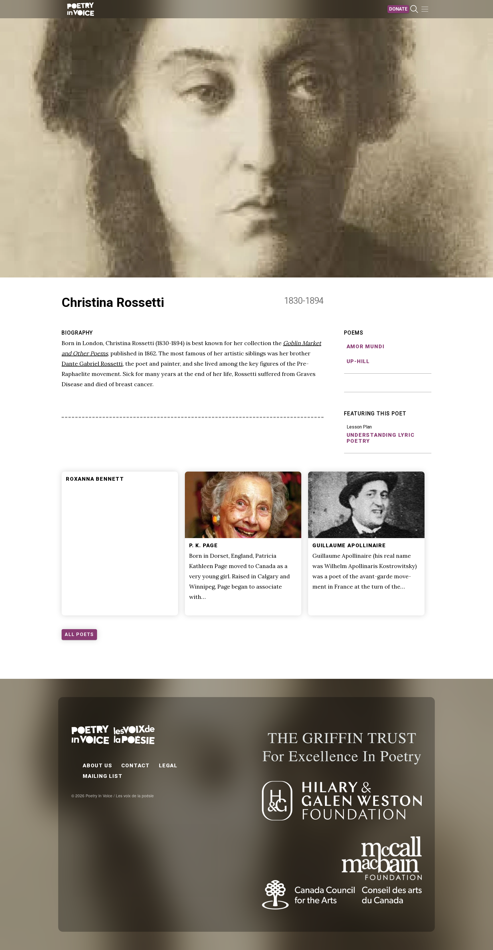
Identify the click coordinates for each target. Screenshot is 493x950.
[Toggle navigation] (424, 9)
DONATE (398, 9)
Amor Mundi (366, 346)
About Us (97, 765)
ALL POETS (79, 634)
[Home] (81, 9)
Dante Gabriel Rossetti (92, 363)
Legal (168, 765)
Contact (135, 765)
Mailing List (103, 776)
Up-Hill (358, 361)
